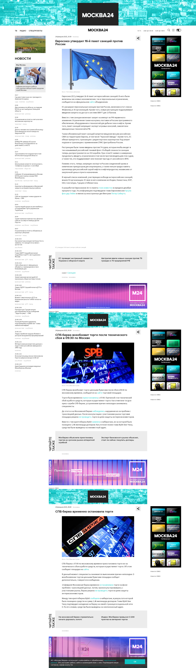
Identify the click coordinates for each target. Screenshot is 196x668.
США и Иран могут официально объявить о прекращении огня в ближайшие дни (26, 267)
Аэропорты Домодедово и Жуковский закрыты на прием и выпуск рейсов (29, 187)
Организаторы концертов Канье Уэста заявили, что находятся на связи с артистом (29, 243)
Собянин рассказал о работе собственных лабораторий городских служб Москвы (30, 88)
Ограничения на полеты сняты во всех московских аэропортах (29, 120)
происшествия (19, 114)
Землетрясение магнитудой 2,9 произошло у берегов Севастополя (27, 278)
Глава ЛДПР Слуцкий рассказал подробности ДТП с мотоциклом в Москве (27, 255)
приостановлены (91, 397)
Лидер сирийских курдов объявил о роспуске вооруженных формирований (29, 335)
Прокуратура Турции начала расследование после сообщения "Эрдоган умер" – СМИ (27, 311)
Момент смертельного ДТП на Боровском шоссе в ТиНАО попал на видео (28, 299)
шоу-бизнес (25, 225)
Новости (23, 59)
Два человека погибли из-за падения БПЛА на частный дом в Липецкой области (28, 109)
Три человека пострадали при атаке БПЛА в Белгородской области (28, 155)
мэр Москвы (18, 180)
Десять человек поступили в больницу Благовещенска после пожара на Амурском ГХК (29, 131)
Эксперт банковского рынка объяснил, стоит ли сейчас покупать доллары (119, 438)
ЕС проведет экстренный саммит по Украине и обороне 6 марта (75, 259)
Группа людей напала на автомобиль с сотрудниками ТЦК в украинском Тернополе (29, 208)
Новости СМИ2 (54, 311)
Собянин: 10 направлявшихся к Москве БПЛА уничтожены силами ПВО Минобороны (29, 176)
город (25, 124)
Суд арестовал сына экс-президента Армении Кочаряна (28, 98)
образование (19, 168)
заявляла (96, 421)
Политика (76, 37)
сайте (92, 102)
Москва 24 (98, 30)
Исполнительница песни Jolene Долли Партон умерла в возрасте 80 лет (29, 357)
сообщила (94, 598)
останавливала (106, 585)
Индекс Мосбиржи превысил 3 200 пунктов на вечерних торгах (117, 618)
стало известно (105, 187)
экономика (72, 277)
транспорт (18, 124)
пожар (27, 136)
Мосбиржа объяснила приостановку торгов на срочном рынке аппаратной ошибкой (77, 440)
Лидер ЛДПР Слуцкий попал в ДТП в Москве (28, 288)
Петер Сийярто (118, 193)
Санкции (71, 272)
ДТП (26, 259)
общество (27, 168)
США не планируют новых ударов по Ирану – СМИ (28, 197)
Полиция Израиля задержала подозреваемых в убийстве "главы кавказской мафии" (27, 323)
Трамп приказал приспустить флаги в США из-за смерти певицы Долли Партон (29, 221)
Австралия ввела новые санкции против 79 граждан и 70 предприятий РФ (121, 259)
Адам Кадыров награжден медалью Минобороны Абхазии (28, 367)
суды (16, 102)
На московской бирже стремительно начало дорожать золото (76, 618)
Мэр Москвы (21, 65)
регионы (28, 114)
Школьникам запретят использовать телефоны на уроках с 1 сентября (28, 165)
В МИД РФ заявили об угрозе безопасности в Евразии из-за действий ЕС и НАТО (26, 143)
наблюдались (98, 411)
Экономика (76, 331)
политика (22, 102)
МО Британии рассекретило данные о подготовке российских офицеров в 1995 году (28, 346)
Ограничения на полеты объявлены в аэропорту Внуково (28, 232)
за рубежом (29, 102)
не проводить (85, 417)
